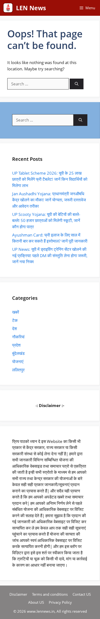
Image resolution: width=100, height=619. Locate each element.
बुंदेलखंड (18, 353)
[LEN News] (8, 8)
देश (14, 328)
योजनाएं (17, 361)
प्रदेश (16, 345)
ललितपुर (18, 370)
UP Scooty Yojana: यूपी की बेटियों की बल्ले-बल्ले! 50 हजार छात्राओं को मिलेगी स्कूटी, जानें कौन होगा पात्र (46, 220)
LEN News (31, 8)
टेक (15, 320)
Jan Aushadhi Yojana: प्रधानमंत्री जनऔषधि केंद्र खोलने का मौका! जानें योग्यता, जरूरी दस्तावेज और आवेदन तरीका (49, 200)
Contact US (82, 594)
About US (36, 602)
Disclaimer (18, 594)
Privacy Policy (60, 602)
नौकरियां (18, 337)
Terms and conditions (50, 594)
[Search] (76, 84)
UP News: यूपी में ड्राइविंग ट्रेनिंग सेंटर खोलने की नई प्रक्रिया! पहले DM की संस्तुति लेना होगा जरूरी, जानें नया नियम (49, 255)
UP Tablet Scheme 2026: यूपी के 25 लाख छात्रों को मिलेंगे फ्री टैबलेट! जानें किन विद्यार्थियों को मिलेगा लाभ (49, 179)
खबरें (15, 312)
